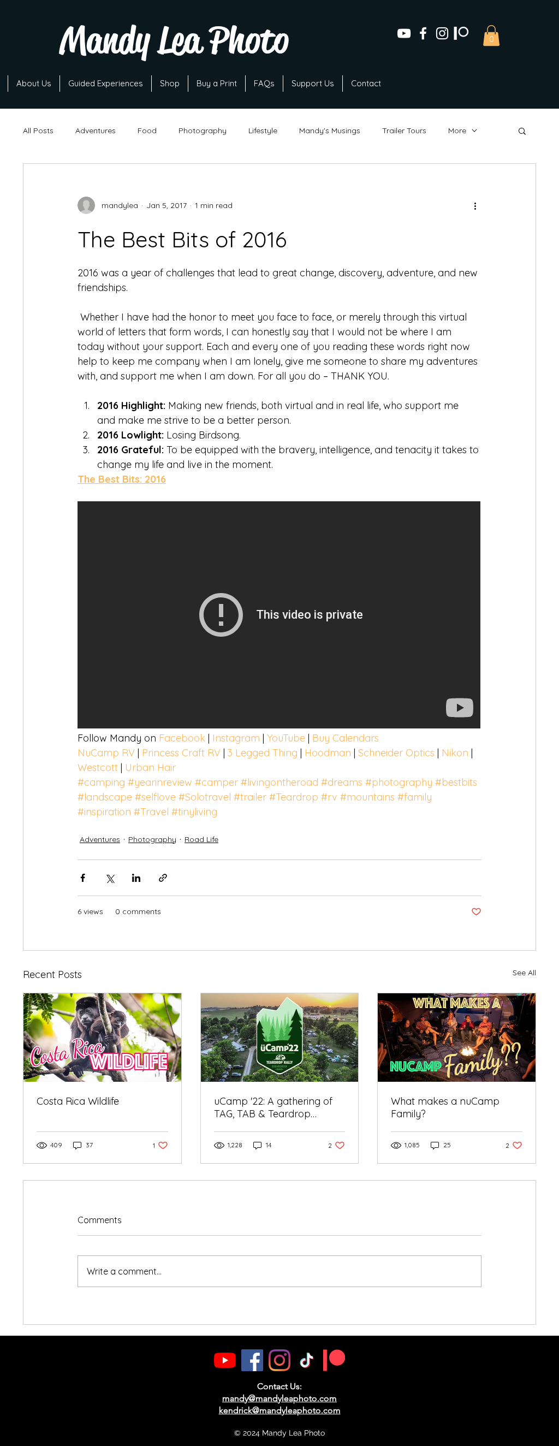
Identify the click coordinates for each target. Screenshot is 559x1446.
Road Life (201, 839)
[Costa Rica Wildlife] (102, 1037)
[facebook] (423, 33)
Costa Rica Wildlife (78, 1101)
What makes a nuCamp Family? (445, 1107)
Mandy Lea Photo (174, 40)
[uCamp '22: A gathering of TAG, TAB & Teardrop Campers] (280, 1037)
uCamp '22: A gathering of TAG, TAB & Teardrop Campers (273, 1107)
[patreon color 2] (334, 1360)
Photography (203, 130)
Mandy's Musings (329, 130)
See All (524, 972)
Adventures (95, 130)
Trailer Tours (404, 130)
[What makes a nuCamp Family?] (457, 1037)
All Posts (38, 130)
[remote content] (279, 616)
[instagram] (442, 33)
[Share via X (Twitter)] (109, 878)
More (457, 130)
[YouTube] (225, 1360)
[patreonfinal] (461, 33)
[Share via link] (163, 878)
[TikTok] (307, 1360)
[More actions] (474, 205)
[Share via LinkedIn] (136, 878)
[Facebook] (252, 1360)
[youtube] (404, 33)
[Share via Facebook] (83, 878)
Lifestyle (262, 130)
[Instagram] (279, 1360)
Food (147, 130)
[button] (491, 35)
